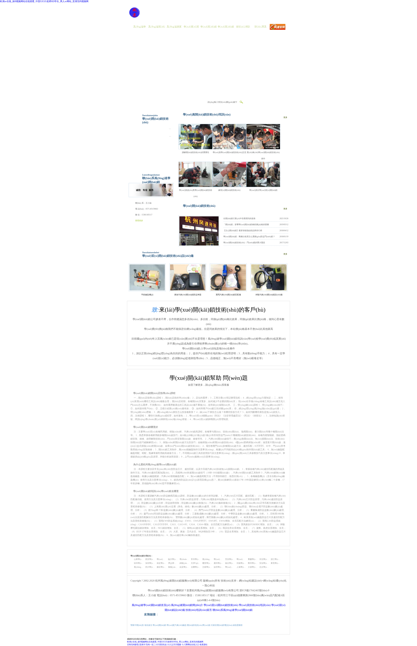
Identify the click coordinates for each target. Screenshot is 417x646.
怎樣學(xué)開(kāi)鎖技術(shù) (207, 567)
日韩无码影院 (133, 644)
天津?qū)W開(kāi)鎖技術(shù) (195, 563)
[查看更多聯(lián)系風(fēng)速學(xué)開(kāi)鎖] (151, 196)
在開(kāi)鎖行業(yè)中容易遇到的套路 (239, 218)
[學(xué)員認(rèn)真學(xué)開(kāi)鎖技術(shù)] (195, 186)
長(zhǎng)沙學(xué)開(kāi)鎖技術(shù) (207, 559)
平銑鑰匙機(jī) (147, 295)
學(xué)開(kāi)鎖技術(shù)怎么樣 (161, 559)
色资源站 (203, 644)
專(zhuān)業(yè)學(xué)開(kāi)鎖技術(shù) (184, 559)
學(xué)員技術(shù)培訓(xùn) (255, 605)
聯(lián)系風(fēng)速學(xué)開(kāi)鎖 (232, 610)
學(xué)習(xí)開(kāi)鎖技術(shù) (221, 605)
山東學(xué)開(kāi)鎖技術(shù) (138, 559)
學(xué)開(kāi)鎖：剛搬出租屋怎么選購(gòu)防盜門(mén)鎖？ (249, 236)
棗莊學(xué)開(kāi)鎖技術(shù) (161, 567)
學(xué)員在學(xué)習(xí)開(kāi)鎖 (263, 190)
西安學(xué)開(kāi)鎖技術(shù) (150, 559)
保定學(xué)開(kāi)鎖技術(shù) (161, 563)
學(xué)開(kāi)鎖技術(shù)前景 (241, 559)
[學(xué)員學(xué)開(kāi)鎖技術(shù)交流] (229, 148)
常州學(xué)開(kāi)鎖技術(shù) (195, 559)
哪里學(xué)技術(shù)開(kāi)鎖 (207, 563)
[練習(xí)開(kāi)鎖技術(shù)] (229, 186)
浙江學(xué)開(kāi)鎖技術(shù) (275, 559)
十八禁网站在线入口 (190, 644)
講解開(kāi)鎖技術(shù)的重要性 (195, 152)
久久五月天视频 (174, 644)
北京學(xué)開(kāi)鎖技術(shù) (264, 567)
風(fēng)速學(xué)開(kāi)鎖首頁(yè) (151, 605)
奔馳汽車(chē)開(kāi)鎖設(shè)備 (268, 295)
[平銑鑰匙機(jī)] (147, 290)
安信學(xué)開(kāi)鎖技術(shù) (264, 563)
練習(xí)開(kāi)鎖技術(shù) (229, 190)
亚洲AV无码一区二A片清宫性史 (153, 644)
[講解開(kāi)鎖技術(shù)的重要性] (195, 148)
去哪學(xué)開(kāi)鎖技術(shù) (195, 567)
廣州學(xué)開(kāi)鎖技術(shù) (218, 563)
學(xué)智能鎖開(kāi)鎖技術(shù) (154, 151)
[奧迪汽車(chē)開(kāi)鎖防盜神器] (187, 290)
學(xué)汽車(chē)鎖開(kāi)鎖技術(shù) (156, 136)
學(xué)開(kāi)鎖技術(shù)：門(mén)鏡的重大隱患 (244, 242)
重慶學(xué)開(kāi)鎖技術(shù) (252, 559)
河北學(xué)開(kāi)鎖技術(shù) (264, 559)
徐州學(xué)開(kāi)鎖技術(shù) (138, 563)
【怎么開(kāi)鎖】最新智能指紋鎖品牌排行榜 (242, 230)
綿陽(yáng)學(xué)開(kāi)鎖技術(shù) (184, 563)
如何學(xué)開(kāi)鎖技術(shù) (218, 567)
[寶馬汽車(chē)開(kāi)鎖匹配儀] (228, 290)
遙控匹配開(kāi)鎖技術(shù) (152, 158)
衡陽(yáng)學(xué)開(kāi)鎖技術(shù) (173, 567)
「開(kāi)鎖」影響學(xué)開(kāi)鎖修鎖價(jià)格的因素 (246, 224)
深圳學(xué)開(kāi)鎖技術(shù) (150, 563)
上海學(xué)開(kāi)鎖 (241, 567)
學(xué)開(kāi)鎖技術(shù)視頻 (218, 559)
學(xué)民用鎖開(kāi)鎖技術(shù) (154, 143)
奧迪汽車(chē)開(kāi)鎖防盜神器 (187, 295)
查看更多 (139, 220)
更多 (285, 117)
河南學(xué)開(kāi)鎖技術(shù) (241, 563)
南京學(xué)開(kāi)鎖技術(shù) (230, 563)
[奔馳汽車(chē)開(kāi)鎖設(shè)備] (269, 290)
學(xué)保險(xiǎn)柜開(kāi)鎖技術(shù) (156, 128)
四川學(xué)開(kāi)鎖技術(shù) (150, 567)
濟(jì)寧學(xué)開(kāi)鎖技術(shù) (173, 563)
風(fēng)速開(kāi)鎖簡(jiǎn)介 (187, 605)
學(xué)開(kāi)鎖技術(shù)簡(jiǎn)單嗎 (230, 567)
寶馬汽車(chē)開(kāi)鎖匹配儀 (228, 295)
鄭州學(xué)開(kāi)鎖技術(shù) (252, 563)
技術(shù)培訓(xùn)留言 (199, 610)
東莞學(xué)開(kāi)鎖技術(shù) (275, 563)
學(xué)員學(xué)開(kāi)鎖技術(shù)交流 (229, 152)
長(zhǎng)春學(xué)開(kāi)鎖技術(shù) (138, 567)
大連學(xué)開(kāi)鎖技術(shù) (252, 567)
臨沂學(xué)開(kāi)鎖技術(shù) (173, 559)
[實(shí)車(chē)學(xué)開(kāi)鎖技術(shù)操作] (263, 148)
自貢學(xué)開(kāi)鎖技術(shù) (184, 567)
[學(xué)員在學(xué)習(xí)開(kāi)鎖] (263, 186)
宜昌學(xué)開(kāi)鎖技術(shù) (230, 559)
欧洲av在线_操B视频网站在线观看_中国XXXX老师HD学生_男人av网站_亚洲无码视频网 (44, 1)
